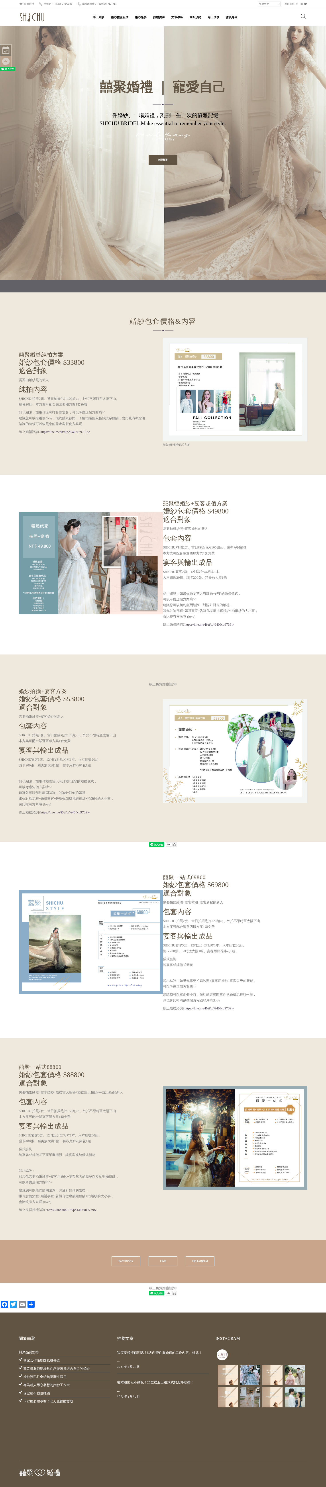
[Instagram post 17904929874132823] (272, 1375)
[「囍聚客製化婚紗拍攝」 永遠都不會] (295, 1375)
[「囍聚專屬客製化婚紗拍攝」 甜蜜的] (250, 1375)
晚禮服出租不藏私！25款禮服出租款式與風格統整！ (155, 1382)
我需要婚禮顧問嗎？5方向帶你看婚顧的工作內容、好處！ (159, 1352)
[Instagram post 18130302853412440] (228, 1397)
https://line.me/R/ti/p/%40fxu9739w (65, 432)
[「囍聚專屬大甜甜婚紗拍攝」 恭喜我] (250, 1397)
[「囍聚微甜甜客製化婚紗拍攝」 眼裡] (295, 1397)
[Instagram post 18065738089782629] (272, 1397)
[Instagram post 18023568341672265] (228, 1375)
